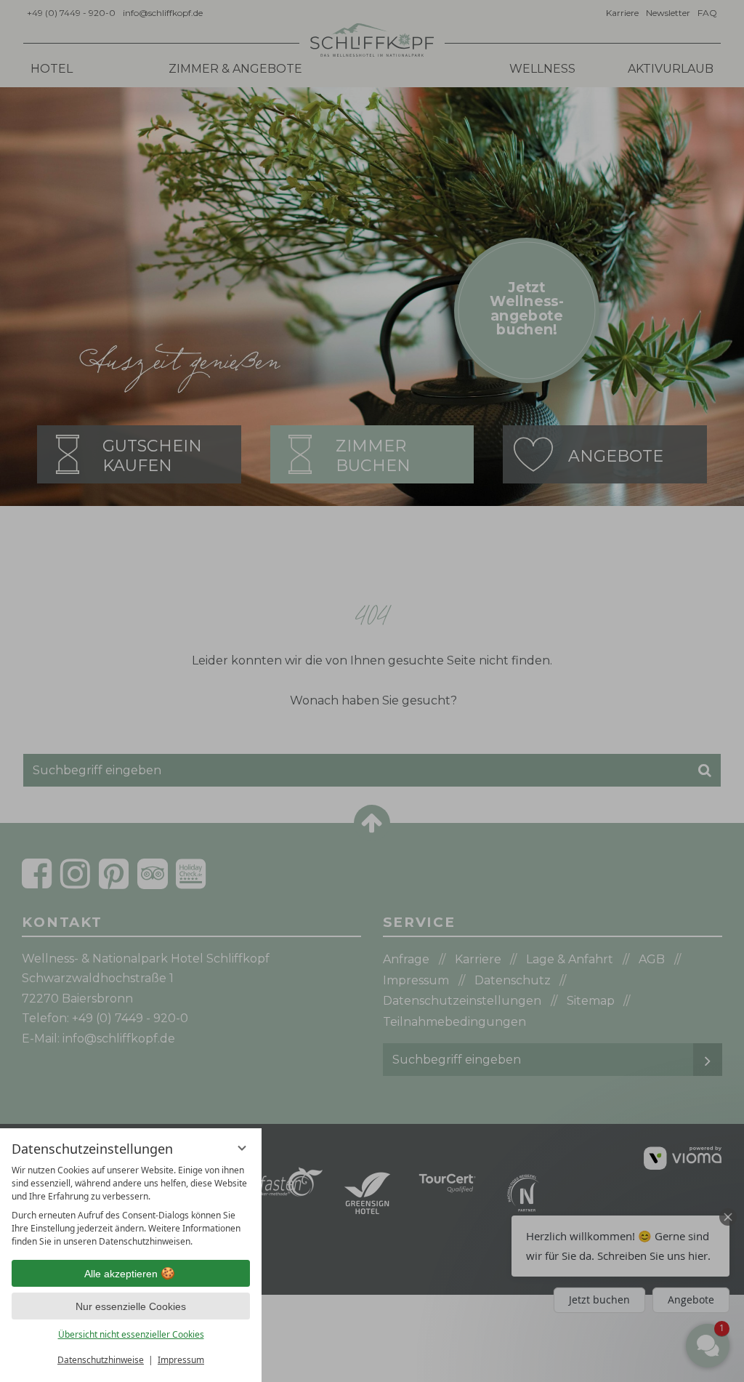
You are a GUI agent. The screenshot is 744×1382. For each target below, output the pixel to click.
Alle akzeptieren (121, 1273)
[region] (131, 1206)
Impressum (181, 1360)
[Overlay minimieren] (242, 1148)
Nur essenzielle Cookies (131, 1306)
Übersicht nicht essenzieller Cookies (131, 1334)
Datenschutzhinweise (100, 1360)
